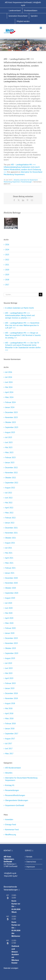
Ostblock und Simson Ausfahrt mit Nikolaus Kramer (15, 954)
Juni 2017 (9, 748)
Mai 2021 (8, 553)
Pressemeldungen (26, 182)
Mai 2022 (8, 502)
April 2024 (9, 392)
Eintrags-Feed (10, 824)
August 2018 (10, 703)
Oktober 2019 (10, 648)
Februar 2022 (10, 517)
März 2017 (9, 753)
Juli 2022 (8, 492)
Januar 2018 (9, 728)
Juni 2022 (9, 497)
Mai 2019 (8, 673)
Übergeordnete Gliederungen (16, 800)
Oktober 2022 (10, 477)
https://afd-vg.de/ (10, 876)
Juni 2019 (9, 668)
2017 (7, 284)
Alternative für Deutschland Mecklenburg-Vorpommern (23, 173)
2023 (7, 254)
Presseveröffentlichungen (15, 795)
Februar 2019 (10, 683)
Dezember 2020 (11, 578)
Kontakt (29, 856)
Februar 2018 (10, 723)
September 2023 (11, 427)
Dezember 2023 (11, 412)
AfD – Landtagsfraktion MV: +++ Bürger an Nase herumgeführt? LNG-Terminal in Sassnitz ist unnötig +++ (23, 335)
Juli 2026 (8, 372)
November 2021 (11, 533)
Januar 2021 (9, 573)
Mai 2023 (8, 447)
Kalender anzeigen (11, 968)
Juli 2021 (8, 548)
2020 (7, 269)
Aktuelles (17, 180)
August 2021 (10, 543)
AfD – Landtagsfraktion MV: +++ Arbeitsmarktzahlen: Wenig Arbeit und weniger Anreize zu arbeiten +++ (20, 315)
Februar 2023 (10, 457)
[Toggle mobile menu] (41, 28)
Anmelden (9, 819)
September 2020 (11, 593)
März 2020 (9, 623)
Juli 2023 (8, 437)
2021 (7, 264)
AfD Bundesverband (13, 768)
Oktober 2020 (10, 588)
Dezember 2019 (11, 638)
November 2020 (11, 583)
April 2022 (9, 507)
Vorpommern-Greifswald (14, 805)
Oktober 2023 (10, 422)
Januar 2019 (9, 688)
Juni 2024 (9, 382)
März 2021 (9, 563)
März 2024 (9, 397)
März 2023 (9, 452)
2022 (7, 259)
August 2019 (10, 658)
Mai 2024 (8, 387)
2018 (7, 279)
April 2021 (9, 558)
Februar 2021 (10, 568)
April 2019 (9, 678)
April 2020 (9, 618)
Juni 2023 (9, 442)
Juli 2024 (8, 377)
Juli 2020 (8, 603)
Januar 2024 (9, 407)
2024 (7, 249)
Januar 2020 (9, 633)
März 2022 (9, 512)
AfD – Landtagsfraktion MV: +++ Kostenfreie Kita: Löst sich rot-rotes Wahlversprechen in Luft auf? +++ (22, 325)
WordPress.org (10, 834)
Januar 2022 (9, 523)
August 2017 (10, 738)
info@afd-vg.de (10, 873)
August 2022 (10, 487)
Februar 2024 (10, 402)
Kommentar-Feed (12, 829)
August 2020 (10, 598)
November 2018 (11, 698)
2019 (7, 274)
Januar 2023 (9, 462)
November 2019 (11, 643)
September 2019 (11, 653)
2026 (7, 244)
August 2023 (10, 432)
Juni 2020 (9, 608)
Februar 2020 (10, 628)
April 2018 (9, 713)
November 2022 (11, 472)
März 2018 (9, 718)
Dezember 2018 (11, 693)
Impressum (30, 866)
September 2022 (11, 482)
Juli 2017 (8, 743)
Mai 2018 (8, 708)
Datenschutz (31, 861)
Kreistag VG (9, 785)
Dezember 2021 (11, 528)
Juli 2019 (8, 663)
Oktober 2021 (10, 538)
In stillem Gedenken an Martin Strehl (19, 308)
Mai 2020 (8, 613)
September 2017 (11, 733)
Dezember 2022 (11, 467)
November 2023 (11, 417)
